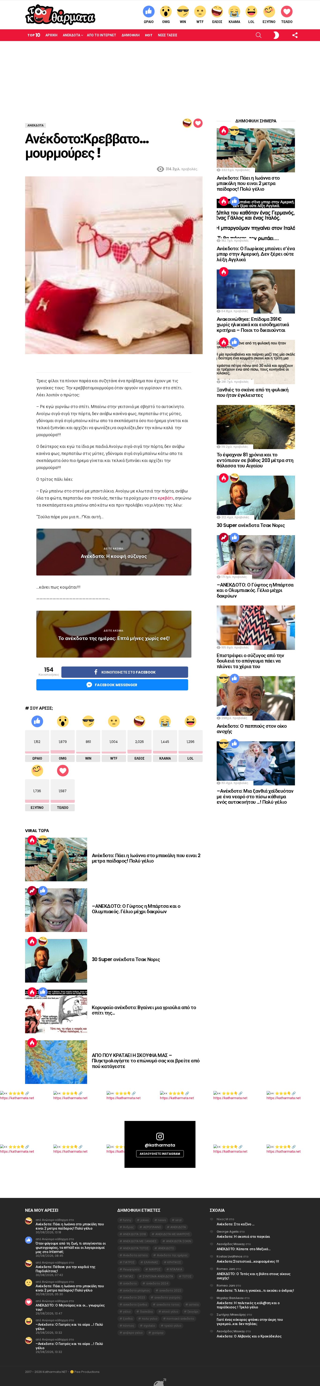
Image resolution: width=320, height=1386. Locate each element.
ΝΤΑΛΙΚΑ (176, 1269)
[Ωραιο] (43, 890)
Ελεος (217, 22)
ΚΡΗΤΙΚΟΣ (174, 1262)
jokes (145, 1220)
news (162, 1220)
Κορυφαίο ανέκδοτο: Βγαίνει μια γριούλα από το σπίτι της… (144, 1010)
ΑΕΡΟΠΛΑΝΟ (152, 1227)
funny (127, 1220)
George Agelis (228, 1231)
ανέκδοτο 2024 (157, 1283)
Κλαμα (234, 22)
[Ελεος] (187, 123)
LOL (251, 22)
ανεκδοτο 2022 (170, 1290)
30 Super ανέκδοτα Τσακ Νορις (126, 959)
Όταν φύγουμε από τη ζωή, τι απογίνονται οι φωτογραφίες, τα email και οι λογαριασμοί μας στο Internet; (71, 1247)
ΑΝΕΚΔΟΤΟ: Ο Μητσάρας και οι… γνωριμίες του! (70, 1307)
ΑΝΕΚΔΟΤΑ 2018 (134, 1234)
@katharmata (160, 1145)
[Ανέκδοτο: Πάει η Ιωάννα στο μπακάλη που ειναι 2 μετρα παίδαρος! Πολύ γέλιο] (56, 859)
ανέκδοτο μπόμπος (136, 1290)
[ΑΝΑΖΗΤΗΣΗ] (251, 35)
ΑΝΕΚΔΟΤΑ (178, 1227)
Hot (149, 35)
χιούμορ (158, 1332)
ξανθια (128, 1318)
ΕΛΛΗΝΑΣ (151, 1262)
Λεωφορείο (131, 1269)
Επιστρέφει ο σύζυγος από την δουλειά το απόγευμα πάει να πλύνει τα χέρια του (250, 661)
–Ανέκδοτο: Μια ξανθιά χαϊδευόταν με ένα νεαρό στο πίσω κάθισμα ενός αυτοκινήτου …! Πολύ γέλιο (255, 796)
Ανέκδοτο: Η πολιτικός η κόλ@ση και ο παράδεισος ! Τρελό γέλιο (248, 1305)
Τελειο (287, 22)
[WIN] (43, 840)
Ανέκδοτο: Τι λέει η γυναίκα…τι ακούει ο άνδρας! (255, 1290)
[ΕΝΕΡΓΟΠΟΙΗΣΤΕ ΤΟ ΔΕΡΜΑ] (268, 35)
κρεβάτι (165, 498)
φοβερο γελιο (133, 1332)
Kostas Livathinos (229, 1256)
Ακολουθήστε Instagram (160, 1154)
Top (33, 35)
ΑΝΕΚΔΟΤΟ (166, 1248)
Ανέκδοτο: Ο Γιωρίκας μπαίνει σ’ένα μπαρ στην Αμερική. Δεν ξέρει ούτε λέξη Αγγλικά (256, 254)
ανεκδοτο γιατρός (167, 1297)
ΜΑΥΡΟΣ (155, 1269)
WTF (200, 22)
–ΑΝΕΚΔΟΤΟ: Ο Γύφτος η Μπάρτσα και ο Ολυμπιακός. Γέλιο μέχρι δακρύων (136, 909)
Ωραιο (149, 22)
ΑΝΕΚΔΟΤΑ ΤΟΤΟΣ (136, 1248)
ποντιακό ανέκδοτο (180, 1318)
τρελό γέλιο (172, 1325)
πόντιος (128, 1325)
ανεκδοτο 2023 (134, 1297)
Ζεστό (32, 840)
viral (178, 1220)
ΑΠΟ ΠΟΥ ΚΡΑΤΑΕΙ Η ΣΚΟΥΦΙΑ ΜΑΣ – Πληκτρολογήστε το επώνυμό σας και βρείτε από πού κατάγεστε (146, 1061)
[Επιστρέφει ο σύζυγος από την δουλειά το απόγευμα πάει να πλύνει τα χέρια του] (256, 628)
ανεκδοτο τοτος (168, 1304)
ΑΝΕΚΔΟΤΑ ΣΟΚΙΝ (178, 1241)
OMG (166, 22)
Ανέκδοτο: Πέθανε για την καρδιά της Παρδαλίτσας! (65, 1268)
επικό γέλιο (170, 1311)
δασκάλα (146, 1311)
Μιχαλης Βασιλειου (230, 1298)
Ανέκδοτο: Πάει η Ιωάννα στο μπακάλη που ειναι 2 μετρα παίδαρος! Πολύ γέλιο (146, 858)
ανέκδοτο (130, 1283)
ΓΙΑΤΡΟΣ (129, 1262)
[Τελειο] (198, 123)
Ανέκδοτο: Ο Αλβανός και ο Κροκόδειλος (249, 1336)
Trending (32, 890)
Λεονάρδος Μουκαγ (231, 1244)
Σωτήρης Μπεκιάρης (231, 1314)
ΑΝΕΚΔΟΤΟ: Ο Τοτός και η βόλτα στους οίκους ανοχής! (253, 1275)
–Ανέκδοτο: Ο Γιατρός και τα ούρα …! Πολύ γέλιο (69, 1326)
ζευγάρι (192, 1311)
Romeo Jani (226, 1269)
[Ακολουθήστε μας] (287, 35)
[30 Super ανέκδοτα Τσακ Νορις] (56, 961)
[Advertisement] (160, 76)
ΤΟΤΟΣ (187, 1276)
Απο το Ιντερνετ (101, 35)
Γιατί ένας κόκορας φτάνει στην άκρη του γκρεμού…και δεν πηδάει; (250, 1321)
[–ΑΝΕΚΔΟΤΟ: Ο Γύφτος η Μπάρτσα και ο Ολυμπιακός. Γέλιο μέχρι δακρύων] (56, 910)
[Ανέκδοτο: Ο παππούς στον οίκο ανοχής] (256, 698)
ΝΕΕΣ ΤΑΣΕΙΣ (167, 35)
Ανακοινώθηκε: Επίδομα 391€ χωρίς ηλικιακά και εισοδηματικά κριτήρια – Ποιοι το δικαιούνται (253, 324)
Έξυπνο (269, 22)
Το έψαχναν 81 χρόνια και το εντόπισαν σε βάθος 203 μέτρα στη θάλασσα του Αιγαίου (255, 460)
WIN (183, 22)
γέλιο (127, 1311)
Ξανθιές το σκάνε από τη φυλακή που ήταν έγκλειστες (252, 392)
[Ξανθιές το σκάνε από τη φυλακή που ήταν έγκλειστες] (256, 362)
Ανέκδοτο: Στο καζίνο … (235, 1224)
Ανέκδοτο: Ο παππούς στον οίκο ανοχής (252, 729)
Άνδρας (128, 1227)
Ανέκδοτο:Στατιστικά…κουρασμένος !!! (248, 1261)
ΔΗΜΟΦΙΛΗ (131, 35)
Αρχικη (51, 35)
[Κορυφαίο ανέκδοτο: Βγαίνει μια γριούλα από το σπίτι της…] (56, 1011)
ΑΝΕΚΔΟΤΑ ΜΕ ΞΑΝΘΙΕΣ (140, 1241)
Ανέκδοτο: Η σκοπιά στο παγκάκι (243, 1236)
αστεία (194, 1304)
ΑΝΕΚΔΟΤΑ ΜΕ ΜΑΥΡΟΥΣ (172, 1234)
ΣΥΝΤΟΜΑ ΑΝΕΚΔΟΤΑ (158, 1276)
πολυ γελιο (149, 1318)
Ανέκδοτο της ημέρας (172, 1255)
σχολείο (149, 1325)
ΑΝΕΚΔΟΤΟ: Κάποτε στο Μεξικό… (244, 1248)
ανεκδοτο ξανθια (135, 1304)
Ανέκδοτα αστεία (135, 1255)
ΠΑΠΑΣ (128, 1276)
